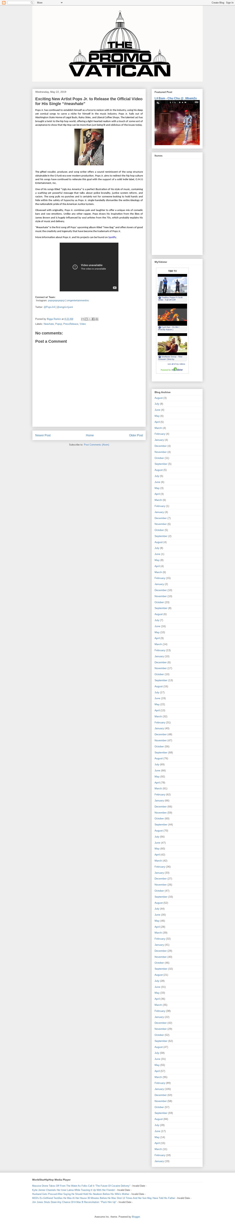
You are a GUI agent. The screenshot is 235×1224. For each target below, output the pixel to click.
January (159, 439)
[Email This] (83, 319)
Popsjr (58, 324)
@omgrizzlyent (65, 307)
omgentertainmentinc (78, 300)
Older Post (136, 435)
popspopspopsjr (56, 300)
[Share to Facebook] (93, 319)
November (161, 451)
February (160, 433)
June (157, 409)
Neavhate (49, 324)
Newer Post (42, 435)
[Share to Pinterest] (97, 319)
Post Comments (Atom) (96, 444)
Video (83, 324)
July (157, 403)
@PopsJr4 (49, 307)
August (159, 397)
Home (90, 435)
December (161, 445)
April (157, 421)
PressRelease (70, 324)
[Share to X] (90, 319)
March (158, 427)
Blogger (136, 1216)
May (157, 415)
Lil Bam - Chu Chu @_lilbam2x (176, 98)
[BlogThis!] (86, 319)
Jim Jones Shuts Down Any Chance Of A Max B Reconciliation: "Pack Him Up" (74, 1202)
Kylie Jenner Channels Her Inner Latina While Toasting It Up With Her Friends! (73, 1190)
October (159, 458)
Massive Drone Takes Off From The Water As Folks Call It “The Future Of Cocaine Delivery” (81, 1185)
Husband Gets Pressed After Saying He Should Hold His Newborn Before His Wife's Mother (80, 1194)
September (161, 463)
